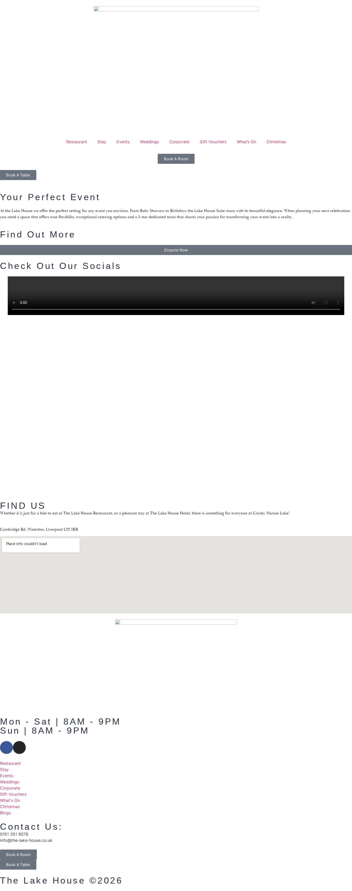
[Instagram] (19, 747)
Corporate (179, 141)
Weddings (149, 141)
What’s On (246, 141)
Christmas (276, 141)
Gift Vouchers (213, 141)
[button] (2, 379)
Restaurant (76, 141)
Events (123, 141)
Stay (101, 141)
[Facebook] (6, 747)
